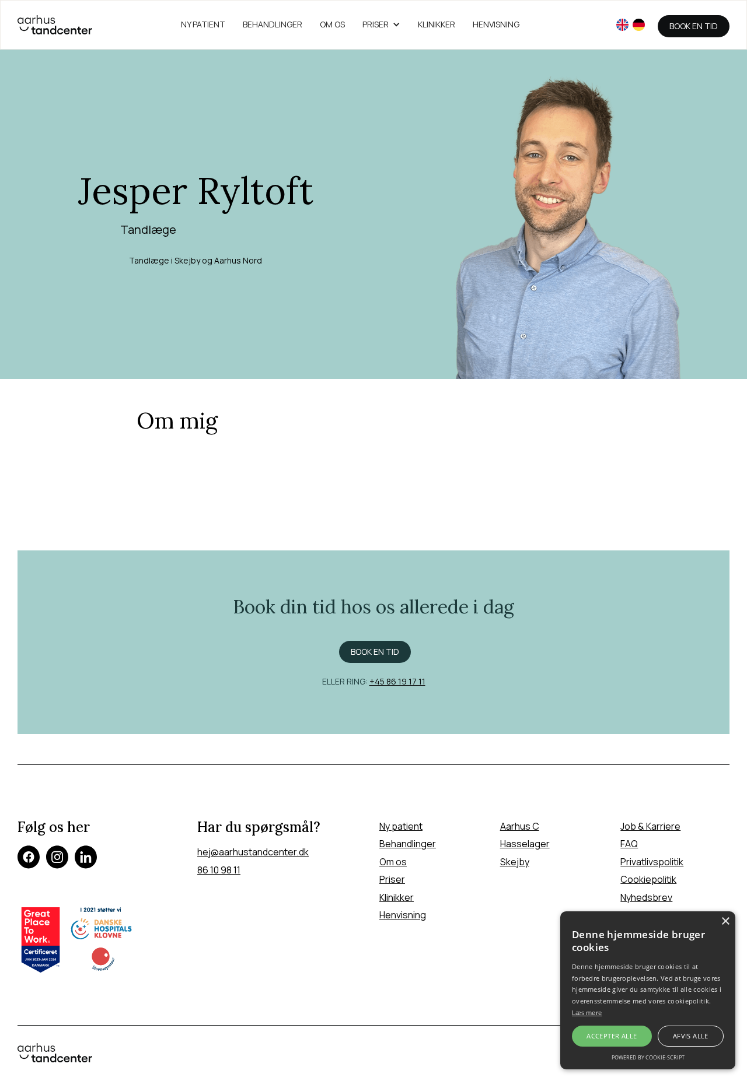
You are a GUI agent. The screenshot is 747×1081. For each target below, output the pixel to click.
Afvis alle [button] (690, 1035)
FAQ (629, 843)
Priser (392, 879)
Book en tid (693, 25)
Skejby (514, 861)
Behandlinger (272, 24)
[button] (381, 24)
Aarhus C (519, 826)
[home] (55, 24)
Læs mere (587, 1012)
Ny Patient (203, 24)
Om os (332, 24)
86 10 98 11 (218, 870)
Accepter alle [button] (612, 1035)
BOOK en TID (375, 651)
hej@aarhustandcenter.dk (253, 851)
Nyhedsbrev (646, 897)
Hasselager (525, 843)
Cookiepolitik (648, 879)
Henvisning (496, 24)
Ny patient (401, 826)
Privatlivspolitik (651, 861)
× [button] (725, 921)
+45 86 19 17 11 (397, 681)
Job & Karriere (650, 826)
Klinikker (436, 24)
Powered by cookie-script (648, 1057)
